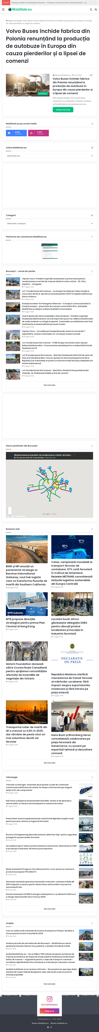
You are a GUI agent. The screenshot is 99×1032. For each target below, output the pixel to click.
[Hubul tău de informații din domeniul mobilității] (19, 9)
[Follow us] (49, 1000)
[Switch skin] (91, 10)
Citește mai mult (63, 110)
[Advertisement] (49, 186)
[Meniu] (3, 10)
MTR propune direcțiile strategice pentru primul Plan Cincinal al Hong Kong (25, 622)
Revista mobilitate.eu (59, 1023)
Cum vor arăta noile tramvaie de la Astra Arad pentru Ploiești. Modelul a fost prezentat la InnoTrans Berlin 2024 (40, 932)
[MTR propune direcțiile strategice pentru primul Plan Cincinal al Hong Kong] (27, 604)
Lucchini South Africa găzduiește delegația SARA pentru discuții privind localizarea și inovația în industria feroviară (69, 626)
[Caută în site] (95, 10)
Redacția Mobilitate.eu (63, 75)
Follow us (49, 1011)
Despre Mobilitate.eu (40, 1023)
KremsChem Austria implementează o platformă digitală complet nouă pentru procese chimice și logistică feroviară (39, 820)
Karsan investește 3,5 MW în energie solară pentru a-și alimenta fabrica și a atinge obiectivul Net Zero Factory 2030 (41, 895)
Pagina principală (14, 21)
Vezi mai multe (49, 385)
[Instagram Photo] (9, 1004)
